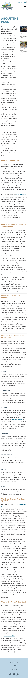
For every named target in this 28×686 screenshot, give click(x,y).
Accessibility (14, 666)
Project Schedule (9, 636)
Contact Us (14, 669)
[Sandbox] (7, 6)
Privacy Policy (14, 662)
